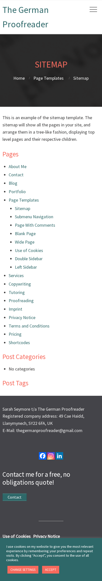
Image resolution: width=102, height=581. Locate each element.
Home (19, 78)
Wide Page (24, 242)
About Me (17, 166)
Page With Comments (35, 225)
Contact (16, 175)
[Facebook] (42, 456)
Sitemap (22, 208)
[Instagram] (51, 456)
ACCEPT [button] (50, 570)
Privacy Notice (22, 317)
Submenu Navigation (34, 216)
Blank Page (25, 233)
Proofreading (21, 300)
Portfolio (17, 191)
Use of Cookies (29, 250)
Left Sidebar (26, 267)
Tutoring (17, 292)
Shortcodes (19, 342)
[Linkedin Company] (59, 456)
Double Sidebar (29, 258)
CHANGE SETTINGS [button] (22, 570)
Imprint (15, 309)
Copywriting (20, 284)
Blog (13, 183)
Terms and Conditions (29, 326)
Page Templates (48, 78)
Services (16, 275)
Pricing (15, 334)
